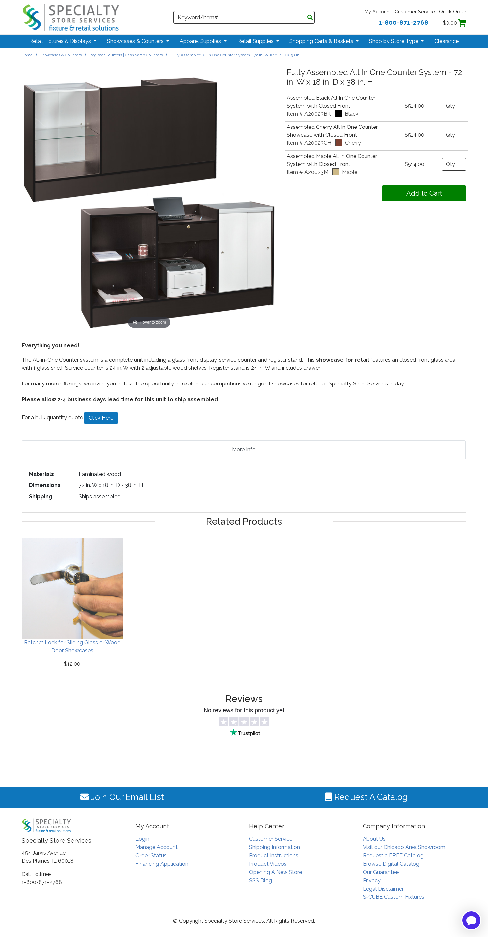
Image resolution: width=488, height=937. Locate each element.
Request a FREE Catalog (393, 855)
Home (27, 55)
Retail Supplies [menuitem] (256, 41)
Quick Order (452, 11)
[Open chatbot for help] (471, 920)
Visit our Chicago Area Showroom (404, 847)
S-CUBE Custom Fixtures (393, 897)
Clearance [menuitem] (446, 41)
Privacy (372, 880)
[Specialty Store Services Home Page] (71, 17)
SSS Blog (260, 880)
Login (142, 839)
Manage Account (156, 847)
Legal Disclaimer (383, 889)
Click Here (101, 418)
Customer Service (415, 11)
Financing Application (161, 864)
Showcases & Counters (61, 55)
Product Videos (267, 864)
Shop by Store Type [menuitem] (394, 41)
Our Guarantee (381, 872)
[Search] (310, 17)
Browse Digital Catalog (391, 864)
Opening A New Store (275, 872)
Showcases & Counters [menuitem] (136, 41)
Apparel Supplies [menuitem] (201, 41)
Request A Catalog (370, 797)
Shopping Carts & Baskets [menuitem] (322, 41)
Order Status (151, 855)
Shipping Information (274, 847)
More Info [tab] (244, 449)
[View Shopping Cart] (462, 23)
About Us (374, 839)
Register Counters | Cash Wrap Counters (126, 55)
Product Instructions (273, 855)
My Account (378, 11)
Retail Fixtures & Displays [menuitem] (60, 41)
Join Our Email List (126, 797)
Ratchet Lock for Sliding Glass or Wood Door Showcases (72, 646)
